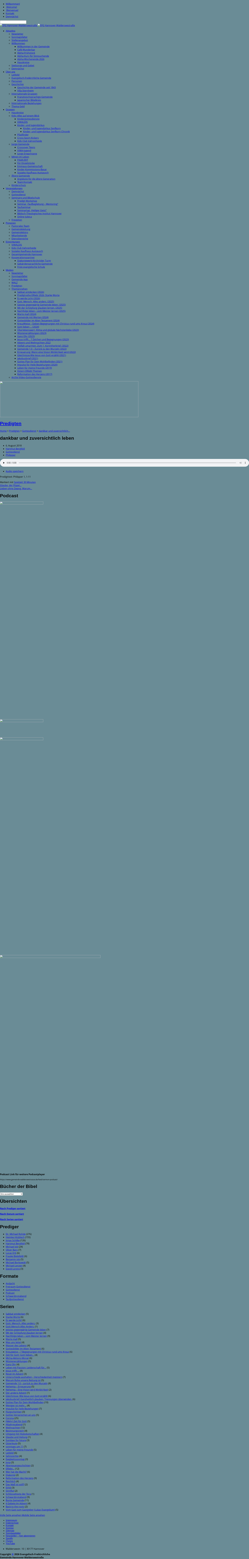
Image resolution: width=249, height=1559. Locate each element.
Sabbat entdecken (15, 1313)
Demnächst (12, 16)
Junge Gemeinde (20, 144)
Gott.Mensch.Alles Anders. (20, 1326)
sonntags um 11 (14, 1446)
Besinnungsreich (15, 1430)
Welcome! (11, 7)
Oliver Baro (12, 1249)
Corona (10, 1418)
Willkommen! (13, 3)
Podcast (10, 1292)
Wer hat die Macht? (16, 1471)
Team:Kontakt (24, 182)
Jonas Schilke (13, 1240)
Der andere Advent (16, 1392)
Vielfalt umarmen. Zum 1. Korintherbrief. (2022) (42, 345)
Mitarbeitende (19, 235)
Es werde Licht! (14, 1320)
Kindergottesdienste (28, 118)
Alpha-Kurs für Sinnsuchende (33, 56)
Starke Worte (13, 1317)
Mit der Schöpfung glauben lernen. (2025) (39, 307)
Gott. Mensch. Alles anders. (20, 1323)
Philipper (11, 455)
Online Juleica (24, 216)
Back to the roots (15, 1506)
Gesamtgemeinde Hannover (27, 254)
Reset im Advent (14, 1373)
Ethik (8, 1487)
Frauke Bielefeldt (15, 1256)
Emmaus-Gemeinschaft (30, 166)
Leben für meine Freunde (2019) (34, 367)
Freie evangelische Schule (31, 267)
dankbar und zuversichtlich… (54, 431)
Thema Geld (18, 106)
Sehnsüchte (12, 1456)
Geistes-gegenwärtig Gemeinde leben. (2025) (41, 304)
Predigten (17, 285)
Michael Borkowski (16, 1262)
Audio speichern (14, 471)
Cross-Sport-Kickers (28, 137)
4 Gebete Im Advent (16, 1503)
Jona (8, 1462)
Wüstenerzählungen (17, 1361)
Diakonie (10, 1475)
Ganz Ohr (11, 1364)
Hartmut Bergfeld (15, 448)
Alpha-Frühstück (26, 52)
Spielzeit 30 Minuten (25, 482)
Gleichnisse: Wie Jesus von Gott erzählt (27, 1396)
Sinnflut (10, 1490)
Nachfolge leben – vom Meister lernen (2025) (41, 311)
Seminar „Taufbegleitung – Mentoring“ (37, 204)
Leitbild (15, 74)
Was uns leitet (13, 1342)
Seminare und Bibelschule (26, 197)
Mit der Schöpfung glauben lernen (24, 1332)
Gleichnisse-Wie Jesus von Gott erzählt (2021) (41, 355)
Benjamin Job (13, 1259)
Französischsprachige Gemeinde (35, 97)
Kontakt (10, 13)
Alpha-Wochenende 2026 (30, 59)
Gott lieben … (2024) (28, 326)
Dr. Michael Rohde (16, 1234)
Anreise (10, 1528)
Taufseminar (24, 207)
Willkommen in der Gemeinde (33, 46)
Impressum (11, 1520)
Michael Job (12, 1246)
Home (3, 431)
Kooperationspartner (23, 257)
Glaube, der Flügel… (10, 485)
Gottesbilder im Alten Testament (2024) (38, 320)
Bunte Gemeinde (15, 1500)
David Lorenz (13, 1268)
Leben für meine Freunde (19, 1449)
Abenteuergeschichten (18, 1465)
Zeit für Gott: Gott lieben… (20, 1355)
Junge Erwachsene (27, 153)
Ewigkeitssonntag (15, 1459)
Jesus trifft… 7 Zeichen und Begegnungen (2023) (43, 339)
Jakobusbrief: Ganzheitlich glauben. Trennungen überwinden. (39, 1399)
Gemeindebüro (20, 232)
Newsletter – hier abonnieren (20, 1536)
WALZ (15, 282)
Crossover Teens (26, 147)
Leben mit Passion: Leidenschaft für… (26, 1367)
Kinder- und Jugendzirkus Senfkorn (42, 128)
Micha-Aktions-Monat (17, 1358)
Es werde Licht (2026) (28, 298)
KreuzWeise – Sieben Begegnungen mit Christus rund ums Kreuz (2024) (55, 323)
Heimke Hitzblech (15, 1237)
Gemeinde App (20, 279)
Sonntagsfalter (20, 37)
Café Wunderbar (26, 49)
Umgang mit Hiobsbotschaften (22, 1434)
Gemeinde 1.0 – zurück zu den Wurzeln (27, 1383)
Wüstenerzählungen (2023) (31, 333)
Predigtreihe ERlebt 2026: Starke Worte (38, 295)
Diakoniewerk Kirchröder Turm (34, 260)
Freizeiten (17, 219)
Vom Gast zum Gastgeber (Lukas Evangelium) (30, 1509)
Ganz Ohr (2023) (26, 336)
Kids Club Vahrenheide (29, 141)
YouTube (10, 1543)
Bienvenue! (12, 10)
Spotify (9, 1538)
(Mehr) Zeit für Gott (16, 1421)
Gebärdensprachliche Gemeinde (35, 263)
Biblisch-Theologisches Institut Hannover (39, 213)
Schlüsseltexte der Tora (18, 1494)
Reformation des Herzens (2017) (34, 374)
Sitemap (10, 1530)
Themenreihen (20, 288)
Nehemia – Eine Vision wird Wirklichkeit (27, 1389)
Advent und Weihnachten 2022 (34, 342)
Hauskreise (23, 62)
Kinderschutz (19, 185)
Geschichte (18, 84)
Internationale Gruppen (24, 93)
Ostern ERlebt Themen (29, 371)
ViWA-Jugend (24, 150)
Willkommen (18, 43)
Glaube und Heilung (16, 1437)
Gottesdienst (19, 194)
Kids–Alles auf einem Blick (25, 115)
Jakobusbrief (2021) (27, 358)
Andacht (10, 1283)
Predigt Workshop (27, 200)
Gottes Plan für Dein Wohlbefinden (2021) (39, 361)
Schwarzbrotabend (16, 1296)
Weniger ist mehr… (16, 1405)
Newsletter (17, 33)
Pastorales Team (20, 226)
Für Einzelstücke (26, 163)
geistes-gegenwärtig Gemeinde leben (26, 1329)
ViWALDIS (22, 122)
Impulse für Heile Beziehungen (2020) (37, 364)
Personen (17, 81)
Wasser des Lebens (16, 1345)
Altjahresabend (14, 1424)
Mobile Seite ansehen (33, 1515)
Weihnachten (13, 1427)
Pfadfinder (23, 134)
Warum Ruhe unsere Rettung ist (23, 1380)
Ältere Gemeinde (21, 175)
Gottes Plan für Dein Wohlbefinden (25, 1402)
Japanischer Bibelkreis (29, 100)
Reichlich (10, 1481)
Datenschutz (12, 1523)
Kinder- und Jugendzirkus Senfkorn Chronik (46, 131)
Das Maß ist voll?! (15, 1484)
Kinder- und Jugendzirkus (31, 125)
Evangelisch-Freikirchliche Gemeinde (31, 78)
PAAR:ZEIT (22, 160)
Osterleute (11, 1443)
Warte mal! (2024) (26, 314)
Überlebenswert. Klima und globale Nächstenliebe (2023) (48, 330)
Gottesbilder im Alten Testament (23, 1348)
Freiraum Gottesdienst (18, 1286)
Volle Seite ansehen (11, 1515)
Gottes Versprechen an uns (21, 1415)
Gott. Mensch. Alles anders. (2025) (35, 301)
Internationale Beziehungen (27, 103)
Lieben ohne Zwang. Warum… (16, 488)
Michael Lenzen (14, 1265)
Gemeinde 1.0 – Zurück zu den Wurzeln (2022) (42, 349)
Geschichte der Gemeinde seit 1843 (36, 87)
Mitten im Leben (20, 156)
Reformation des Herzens (19, 1478)
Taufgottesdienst (15, 1299)
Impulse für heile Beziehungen (22, 1408)
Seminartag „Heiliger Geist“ (32, 210)
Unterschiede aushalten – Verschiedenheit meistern (34, 1377)
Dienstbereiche (20, 238)
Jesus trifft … (12, 1370)
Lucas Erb (11, 1253)
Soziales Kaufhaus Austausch (33, 172)
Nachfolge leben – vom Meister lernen (26, 1336)
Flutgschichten (14, 1411)
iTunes (9, 1541)
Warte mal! (12, 1339)
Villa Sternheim (25, 90)
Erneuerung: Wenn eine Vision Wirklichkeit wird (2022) (46, 352)
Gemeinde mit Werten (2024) (33, 317)
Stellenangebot (20, 40)
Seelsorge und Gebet (23, 65)
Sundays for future (16, 1440)
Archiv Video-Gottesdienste (26, 377)
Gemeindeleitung (21, 229)
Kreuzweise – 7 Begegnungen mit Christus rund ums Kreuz (37, 1351)
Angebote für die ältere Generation (36, 178)
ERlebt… (10, 1468)
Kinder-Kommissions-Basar (32, 169)
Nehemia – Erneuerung (18, 1386)
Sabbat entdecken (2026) (30, 292)
